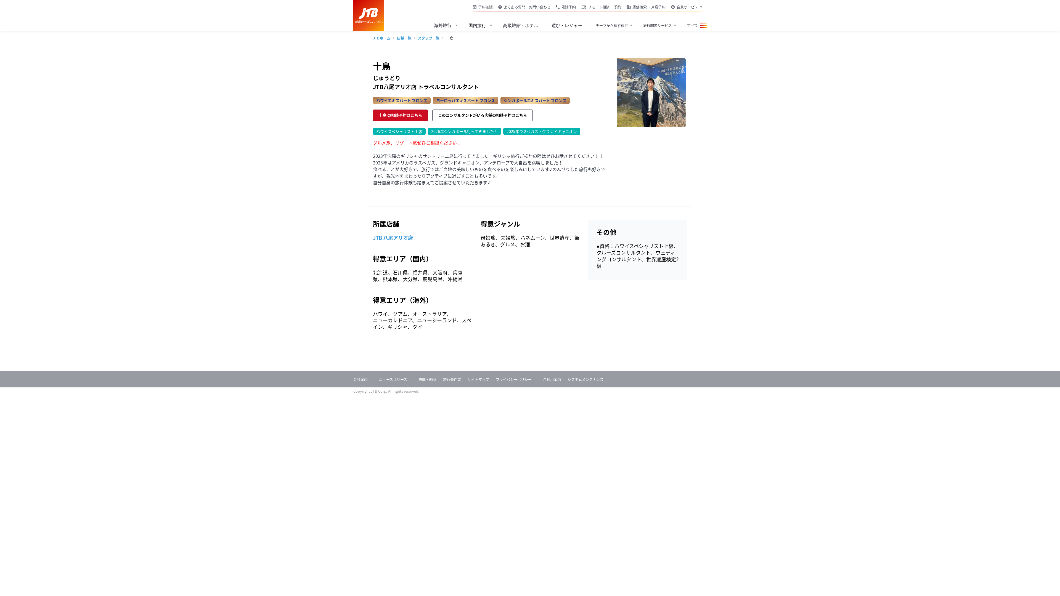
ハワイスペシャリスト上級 (397, 131)
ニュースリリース (393, 379)
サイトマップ (478, 379)
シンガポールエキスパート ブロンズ (535, 100)
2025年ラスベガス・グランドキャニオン (540, 131)
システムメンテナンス (585, 379)
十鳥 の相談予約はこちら (400, 115)
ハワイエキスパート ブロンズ (401, 100)
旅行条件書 (452, 379)
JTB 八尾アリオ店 (393, 237)
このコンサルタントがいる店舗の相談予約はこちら (482, 115)
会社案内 (360, 379)
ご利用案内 (552, 379)
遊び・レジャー (567, 25)
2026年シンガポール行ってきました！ (463, 131)
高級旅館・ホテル (520, 25)
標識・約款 (427, 379)
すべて (692, 25)
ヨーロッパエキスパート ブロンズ (465, 100)
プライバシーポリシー (514, 379)
